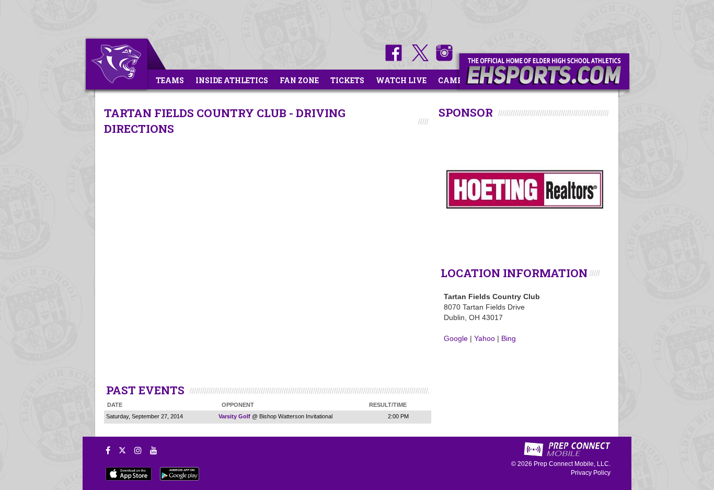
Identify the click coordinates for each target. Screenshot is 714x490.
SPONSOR (466, 112)
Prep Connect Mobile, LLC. (572, 464)
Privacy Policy (591, 472)
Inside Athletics (231, 80)
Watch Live (401, 80)
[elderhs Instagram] (442, 58)
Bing (508, 338)
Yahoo (484, 338)
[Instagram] (138, 450)
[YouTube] (153, 450)
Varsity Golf (234, 416)
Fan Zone (299, 80)
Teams (170, 80)
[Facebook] (107, 450)
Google (456, 338)
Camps (452, 80)
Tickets (347, 80)
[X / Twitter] (122, 450)
